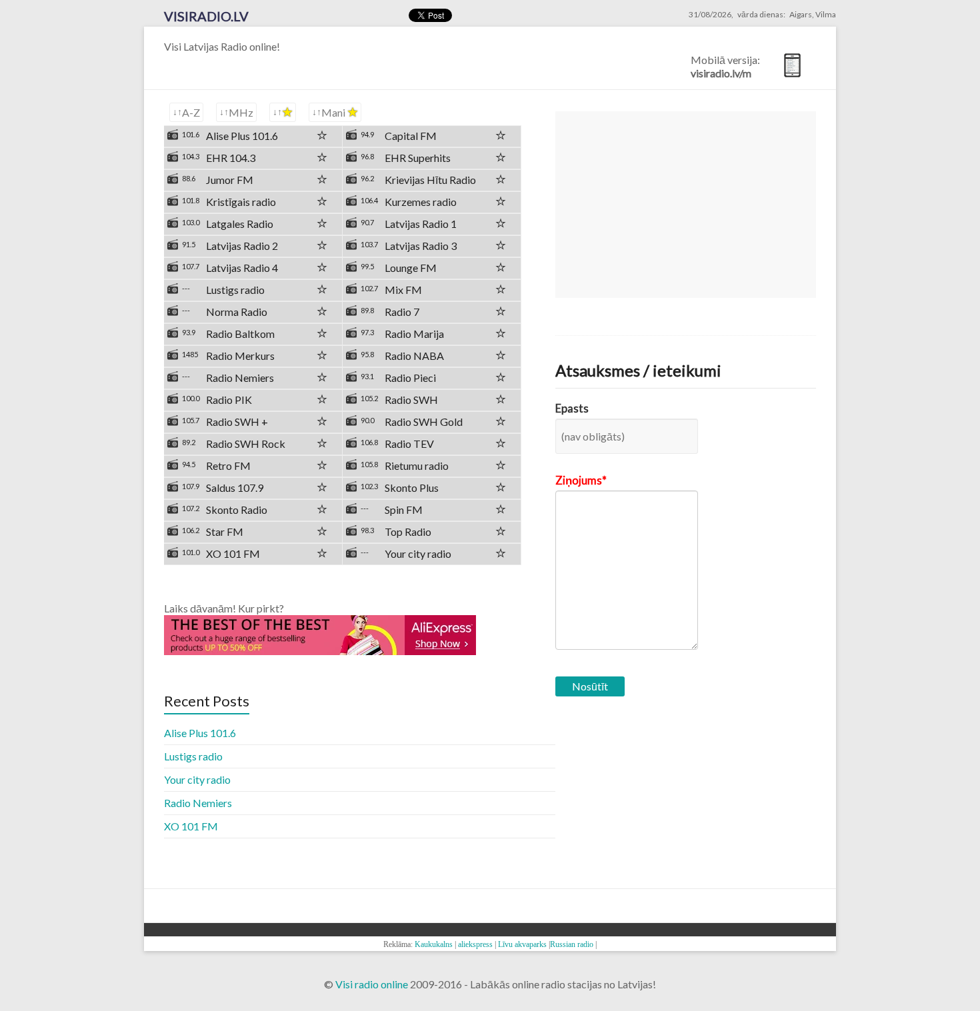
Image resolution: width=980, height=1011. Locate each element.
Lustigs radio (193, 756)
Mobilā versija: (725, 66)
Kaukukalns (434, 944)
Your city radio (197, 779)
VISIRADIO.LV (206, 16)
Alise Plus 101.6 (200, 732)
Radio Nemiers (198, 802)
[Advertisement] (685, 204)
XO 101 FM (191, 826)
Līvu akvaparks (522, 944)
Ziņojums (578, 480)
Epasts (572, 408)
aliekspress (475, 944)
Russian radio (571, 944)
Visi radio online (371, 984)
